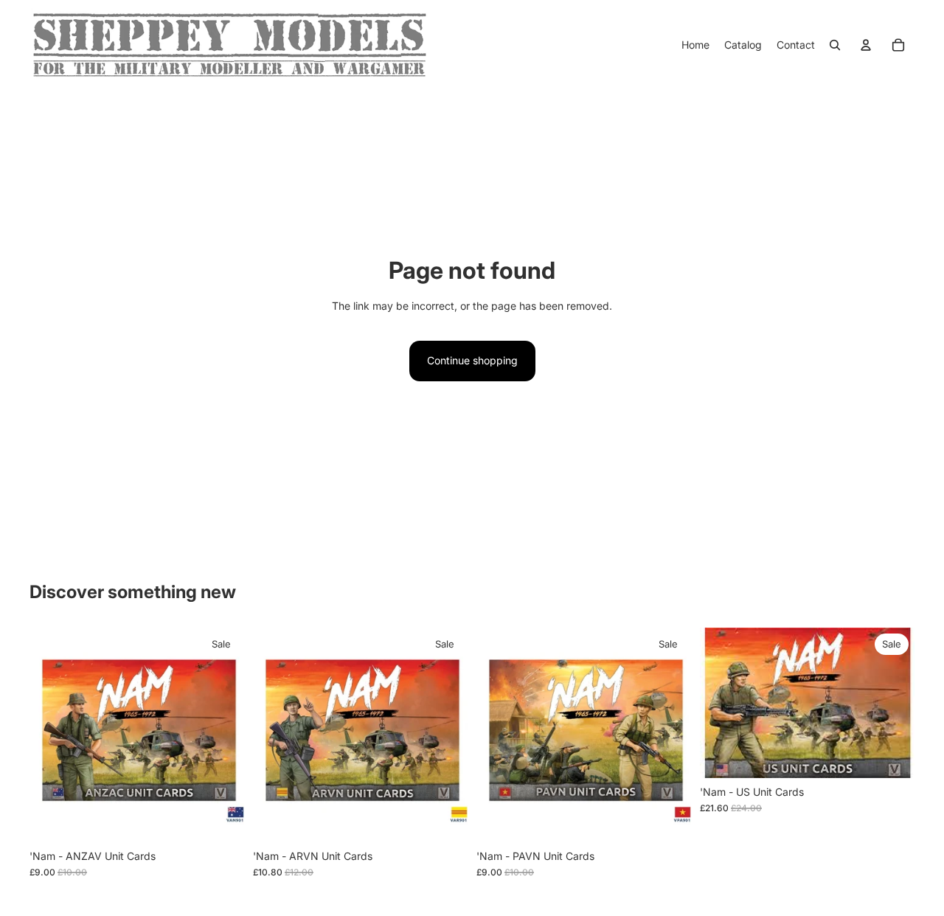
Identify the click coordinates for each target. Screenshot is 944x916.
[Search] (835, 45)
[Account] (866, 45)
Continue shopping (472, 360)
